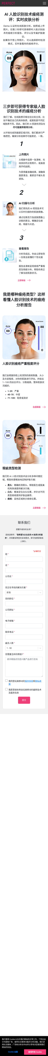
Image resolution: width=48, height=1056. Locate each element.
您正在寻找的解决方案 (15, 587)
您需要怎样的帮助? (14, 654)
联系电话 (9, 632)
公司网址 (9, 610)
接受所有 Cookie (35, 1052)
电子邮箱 (9, 621)
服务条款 (29, 681)
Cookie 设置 (13, 1052)
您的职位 (9, 598)
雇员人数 (9, 643)
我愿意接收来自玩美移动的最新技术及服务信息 (25, 691)
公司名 (8, 576)
